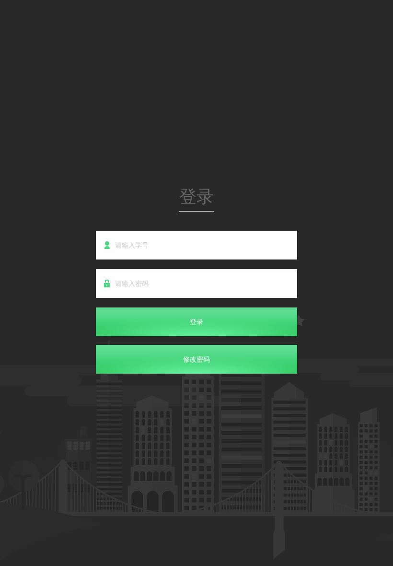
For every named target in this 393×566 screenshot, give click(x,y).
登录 (196, 322)
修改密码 (196, 359)
